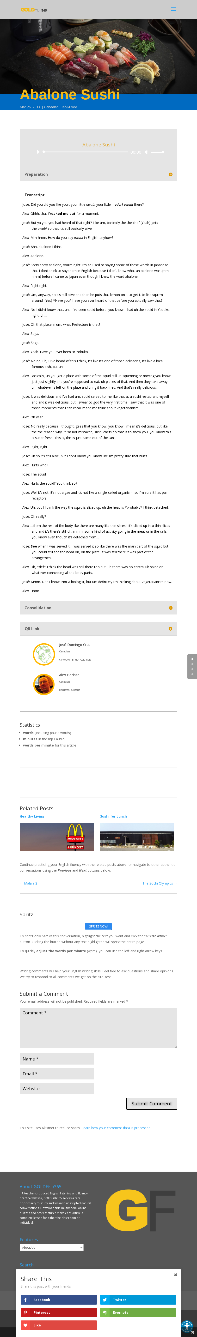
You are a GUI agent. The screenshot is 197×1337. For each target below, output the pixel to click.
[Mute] (146, 152)
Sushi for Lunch (113, 816)
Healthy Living (32, 816)
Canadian (51, 107)
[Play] (38, 152)
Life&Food (69, 107)
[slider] (156, 152)
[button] (186, 1326)
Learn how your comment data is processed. (116, 1128)
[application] (98, 152)
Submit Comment (152, 1103)
